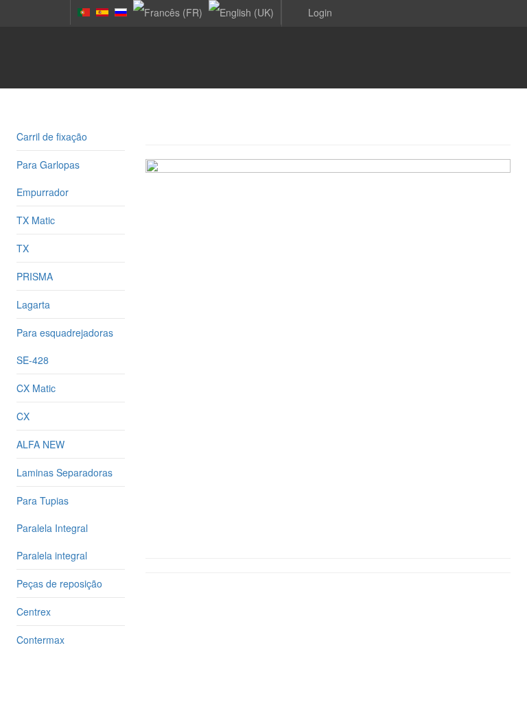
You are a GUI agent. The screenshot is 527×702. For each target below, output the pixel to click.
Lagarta (33, 304)
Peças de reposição (59, 583)
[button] (310, 11)
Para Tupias (42, 500)
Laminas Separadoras (64, 472)
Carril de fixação (51, 136)
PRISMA (34, 276)
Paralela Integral (52, 528)
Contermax (40, 639)
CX (23, 416)
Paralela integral (51, 555)
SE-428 (32, 360)
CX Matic (36, 388)
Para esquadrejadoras (64, 332)
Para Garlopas (48, 164)
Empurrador (42, 192)
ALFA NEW (40, 444)
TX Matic (35, 220)
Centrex (33, 611)
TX (22, 248)
